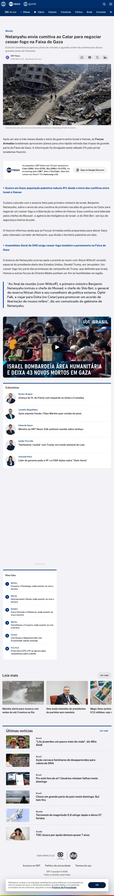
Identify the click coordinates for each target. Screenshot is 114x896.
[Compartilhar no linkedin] (105, 57)
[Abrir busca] (104, 4)
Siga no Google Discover (92, 170)
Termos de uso (83, 865)
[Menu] (110, 4)
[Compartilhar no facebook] (89, 57)
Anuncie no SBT (31, 865)
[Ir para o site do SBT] (73, 855)
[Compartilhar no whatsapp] (82, 57)
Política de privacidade (58, 865)
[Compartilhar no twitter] (97, 57)
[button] (23, 700)
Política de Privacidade (64, 887)
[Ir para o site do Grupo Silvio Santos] (52, 855)
